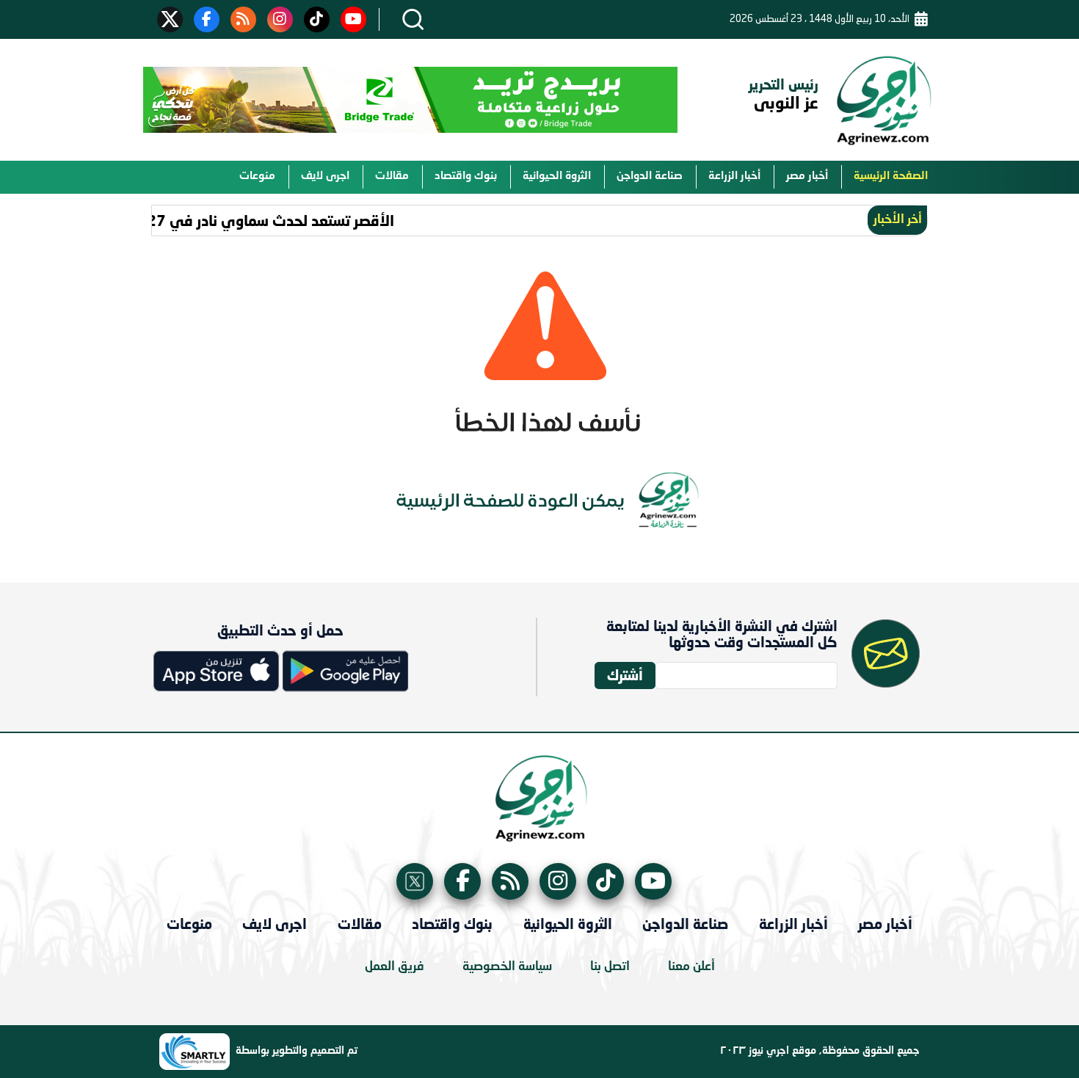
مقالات (392, 176)
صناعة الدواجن (650, 176)
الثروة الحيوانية (557, 176)
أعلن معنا (691, 967)
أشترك (625, 674)
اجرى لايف (325, 176)
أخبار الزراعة (734, 176)
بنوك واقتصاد (466, 176)
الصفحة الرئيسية (891, 176)
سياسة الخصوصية (507, 967)
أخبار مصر (807, 176)
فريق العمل (394, 967)
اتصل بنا (610, 967)
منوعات (257, 176)
